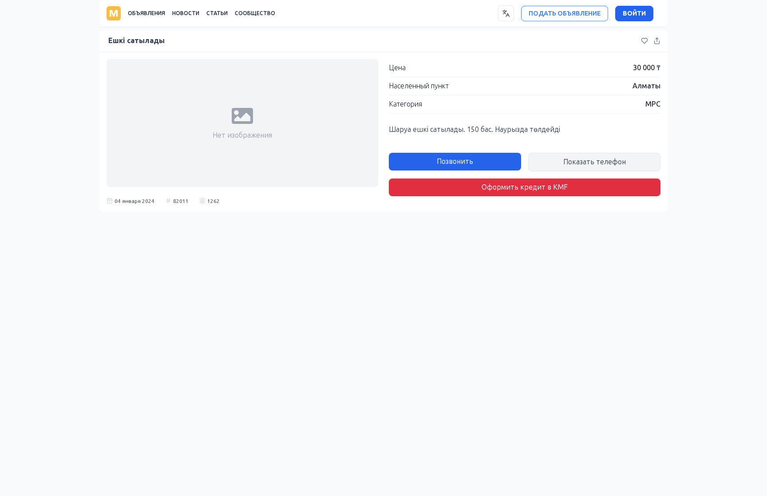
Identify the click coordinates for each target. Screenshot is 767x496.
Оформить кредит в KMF (525, 187)
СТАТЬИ (217, 13)
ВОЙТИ (634, 13)
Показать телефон (594, 162)
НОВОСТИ (185, 13)
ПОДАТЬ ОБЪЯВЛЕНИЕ (565, 13)
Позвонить (455, 161)
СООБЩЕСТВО (255, 13)
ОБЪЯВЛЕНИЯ (146, 13)
